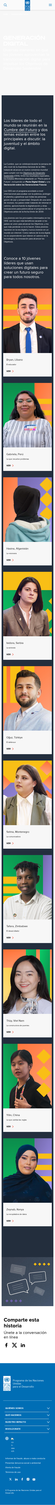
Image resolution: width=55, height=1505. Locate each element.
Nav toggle (50, 5)
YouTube (34, 1479)
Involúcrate (12, 1428)
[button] (27, 333)
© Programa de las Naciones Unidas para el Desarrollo (23, 1491)
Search (5, 5)
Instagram (28, 1479)
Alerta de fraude (12, 1467)
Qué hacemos (13, 1415)
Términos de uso (13, 1472)
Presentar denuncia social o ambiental (23, 1462)
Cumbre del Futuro (20, 129)
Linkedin (16, 1479)
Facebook (22, 1479)
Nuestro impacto (15, 1422)
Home (5, 14)
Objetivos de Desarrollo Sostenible (24, 174)
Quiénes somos (14, 1408)
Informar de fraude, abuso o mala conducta (25, 1458)
